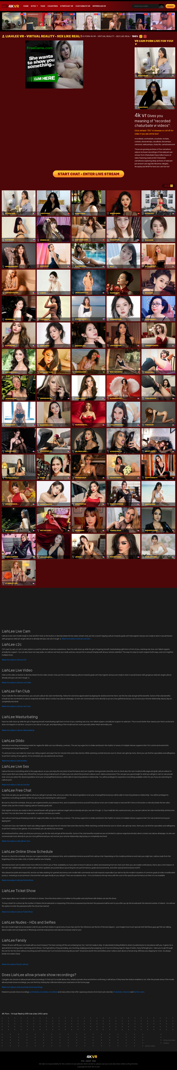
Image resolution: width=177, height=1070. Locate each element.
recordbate (139, 139)
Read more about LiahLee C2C (14, 660)
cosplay (139, 166)
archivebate (149, 139)
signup (170, 6)
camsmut (138, 144)
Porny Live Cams (169, 1040)
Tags (42, 6)
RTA (82, 1061)
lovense (158, 163)
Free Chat (16, 841)
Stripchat (126, 992)
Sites (33, 6)
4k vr (141, 115)
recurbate (158, 139)
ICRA (94, 1061)
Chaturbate (117, 992)
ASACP (88, 1061)
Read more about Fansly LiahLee (15, 964)
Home (25, 6)
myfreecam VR (99, 6)
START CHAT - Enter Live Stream (88, 174)
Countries (53, 6)
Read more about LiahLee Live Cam (76, 639)
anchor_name (150, 1046)
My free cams (139, 992)
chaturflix (157, 144)
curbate (138, 141)
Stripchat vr (66, 6)
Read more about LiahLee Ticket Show (17, 912)
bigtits (165, 163)
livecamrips (166, 141)
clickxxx (166, 1043)
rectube (166, 139)
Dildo (14, 761)
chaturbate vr (82, 6)
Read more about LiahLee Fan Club (16, 706)
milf (148, 166)
